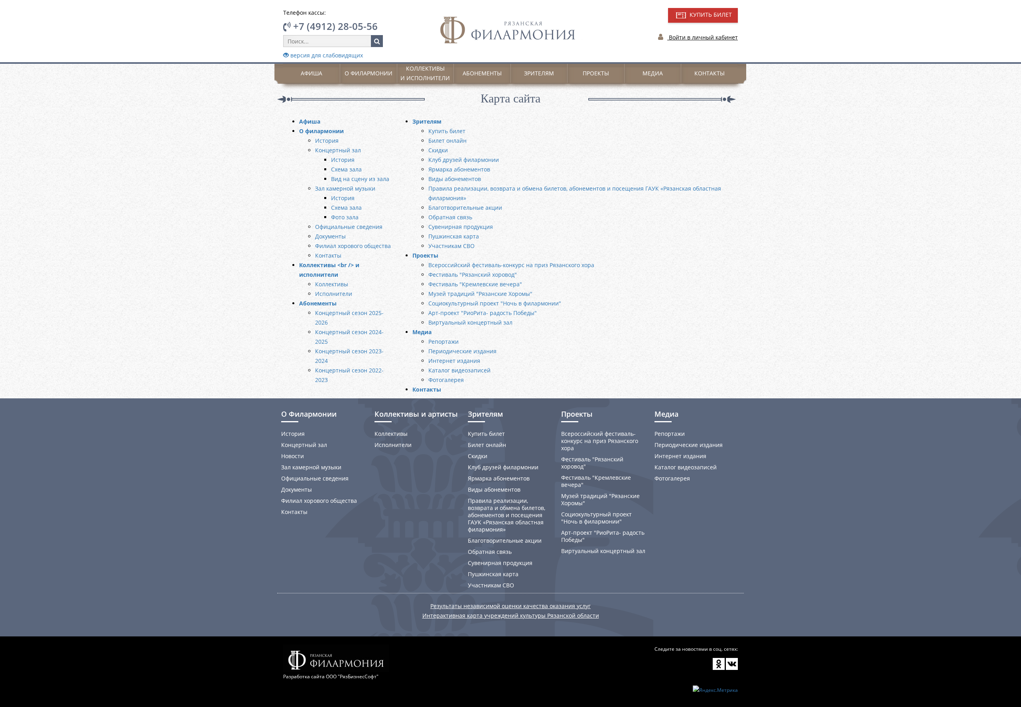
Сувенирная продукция (460, 226)
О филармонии (368, 73)
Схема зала (346, 169)
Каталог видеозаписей (459, 370)
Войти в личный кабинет (702, 37)
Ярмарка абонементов (459, 169)
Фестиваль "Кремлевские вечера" (475, 284)
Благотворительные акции (465, 207)
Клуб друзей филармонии (463, 159)
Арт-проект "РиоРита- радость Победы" (482, 313)
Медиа (653, 73)
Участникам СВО (451, 246)
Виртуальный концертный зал (470, 322)
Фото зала (345, 217)
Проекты (596, 73)
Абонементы (482, 73)
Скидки (438, 150)
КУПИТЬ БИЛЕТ (710, 14)
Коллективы (331, 284)
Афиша (311, 73)
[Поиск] (377, 41)
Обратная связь (450, 217)
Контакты (709, 73)
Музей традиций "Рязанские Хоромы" (480, 293)
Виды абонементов (454, 179)
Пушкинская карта (453, 236)
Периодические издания (462, 351)
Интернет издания (454, 360)
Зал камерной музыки (345, 188)
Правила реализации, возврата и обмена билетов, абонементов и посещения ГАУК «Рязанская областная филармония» (506, 515)
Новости (292, 456)
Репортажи (443, 341)
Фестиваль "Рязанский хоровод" (472, 274)
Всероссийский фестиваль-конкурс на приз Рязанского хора (511, 265)
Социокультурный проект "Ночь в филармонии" (494, 303)
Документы (330, 236)
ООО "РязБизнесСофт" (352, 676)
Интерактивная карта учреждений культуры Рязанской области (510, 615)
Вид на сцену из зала (360, 179)
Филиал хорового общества (353, 246)
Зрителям (539, 73)
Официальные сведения (348, 226)
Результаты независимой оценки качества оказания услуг (510, 606)
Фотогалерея (446, 380)
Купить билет (446, 131)
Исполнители (333, 293)
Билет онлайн (447, 140)
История (327, 140)
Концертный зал (338, 150)
